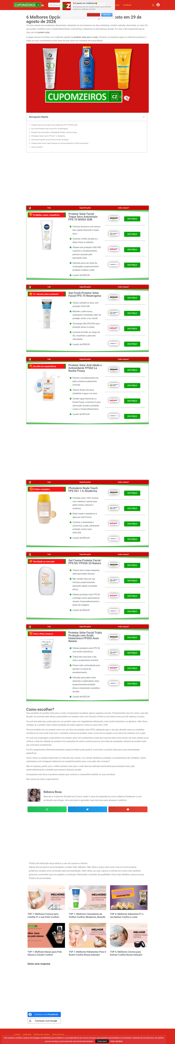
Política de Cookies (42, 1034)
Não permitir (93, 14)
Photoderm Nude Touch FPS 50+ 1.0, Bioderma (48, 136)
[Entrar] (158, 5)
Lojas (117, 5)
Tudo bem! (102, 1041)
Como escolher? (37, 147)
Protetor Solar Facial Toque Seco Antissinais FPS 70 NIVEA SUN (54, 125)
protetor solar (43, 32)
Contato (17, 1034)
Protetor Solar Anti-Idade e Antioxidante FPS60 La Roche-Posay (54, 132)
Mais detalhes (116, 1041)
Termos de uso (58, 1034)
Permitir (106, 14)
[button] (143, 117)
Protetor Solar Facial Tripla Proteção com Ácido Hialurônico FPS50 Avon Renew (59, 143)
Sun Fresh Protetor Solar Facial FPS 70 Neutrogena (49, 129)
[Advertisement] (87, 177)
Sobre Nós (27, 1034)
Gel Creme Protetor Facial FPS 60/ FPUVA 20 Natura (50, 140)
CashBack (127, 5)
